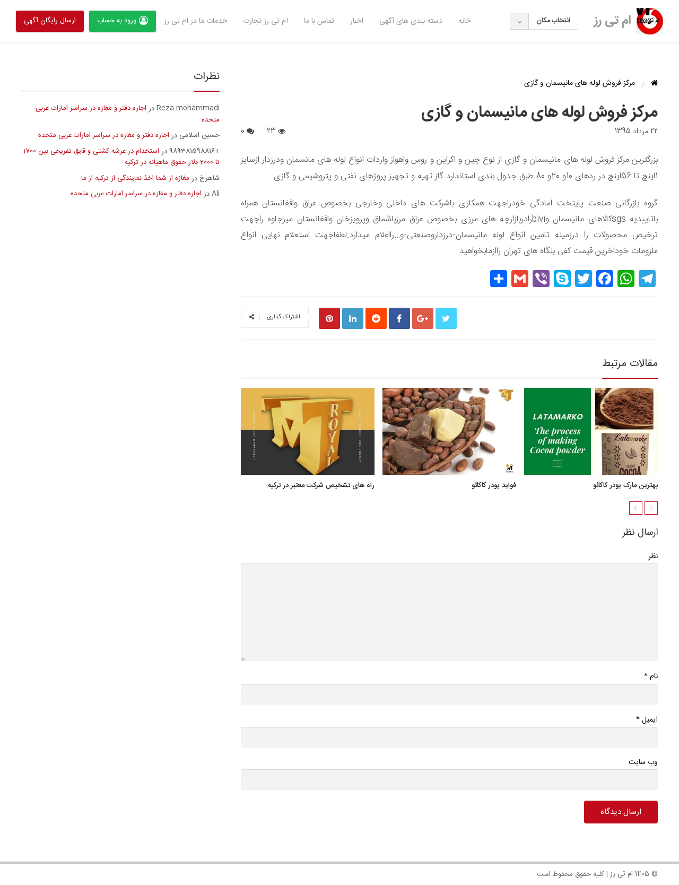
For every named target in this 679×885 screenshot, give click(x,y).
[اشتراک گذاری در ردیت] (376, 318)
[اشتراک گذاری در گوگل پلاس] (422, 318)
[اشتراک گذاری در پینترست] (329, 318)
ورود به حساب (116, 21)
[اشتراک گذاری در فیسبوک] (399, 318)
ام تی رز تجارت (265, 21)
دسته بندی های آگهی (410, 21)
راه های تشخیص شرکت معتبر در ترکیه (321, 485)
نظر (653, 556)
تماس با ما (319, 21)
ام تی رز (612, 21)
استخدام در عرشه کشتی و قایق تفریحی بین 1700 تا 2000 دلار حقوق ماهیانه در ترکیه (121, 157)
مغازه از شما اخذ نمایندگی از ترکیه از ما (135, 178)
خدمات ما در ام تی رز (195, 21)
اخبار (356, 21)
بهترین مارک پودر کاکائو (625, 485)
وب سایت (643, 762)
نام (651, 676)
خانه (464, 21)
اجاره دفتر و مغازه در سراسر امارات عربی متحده (128, 114)
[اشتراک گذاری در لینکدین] (352, 318)
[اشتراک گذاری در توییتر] (446, 318)
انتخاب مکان (553, 21)
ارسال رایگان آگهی (50, 21)
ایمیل (647, 719)
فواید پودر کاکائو (494, 485)
